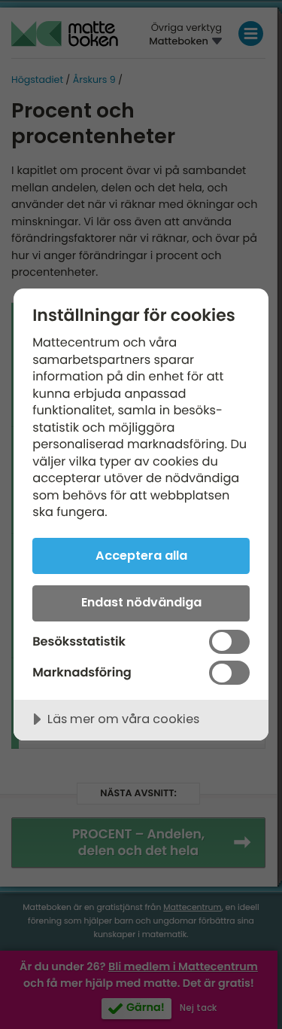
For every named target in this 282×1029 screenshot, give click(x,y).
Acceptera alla (141, 555)
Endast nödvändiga (141, 602)
